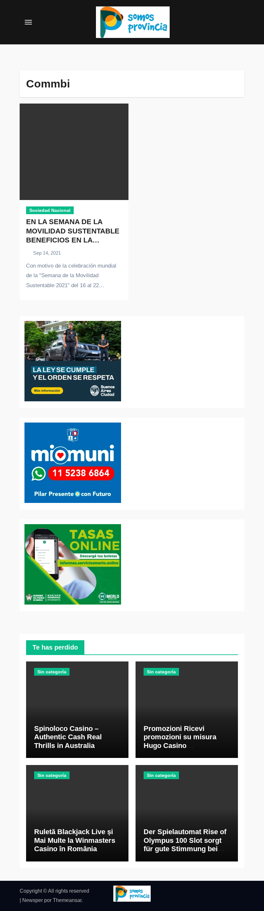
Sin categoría (51, 671)
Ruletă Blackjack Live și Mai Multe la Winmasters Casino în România (74, 840)
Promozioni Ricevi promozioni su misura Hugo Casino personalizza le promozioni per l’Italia (180, 745)
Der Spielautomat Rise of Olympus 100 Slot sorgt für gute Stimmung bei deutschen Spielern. (185, 844)
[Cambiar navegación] (28, 22)
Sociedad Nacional (50, 210)
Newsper (32, 900)
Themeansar (67, 900)
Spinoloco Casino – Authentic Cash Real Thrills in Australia (68, 737)
